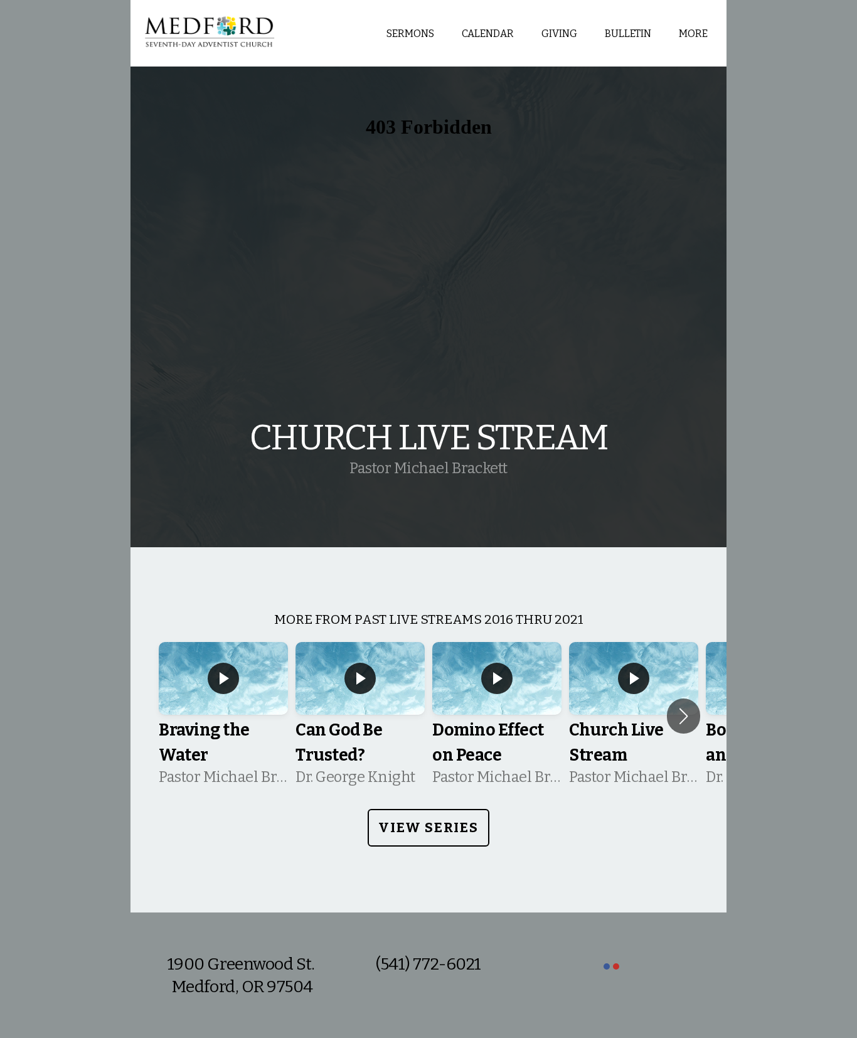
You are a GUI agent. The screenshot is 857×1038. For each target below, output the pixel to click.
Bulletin (628, 34)
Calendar (488, 34)
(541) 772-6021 (428, 964)
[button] (683, 716)
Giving (559, 34)
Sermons (410, 34)
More (694, 34)
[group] (223, 716)
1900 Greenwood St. (242, 964)
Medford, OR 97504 (242, 986)
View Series (428, 827)
